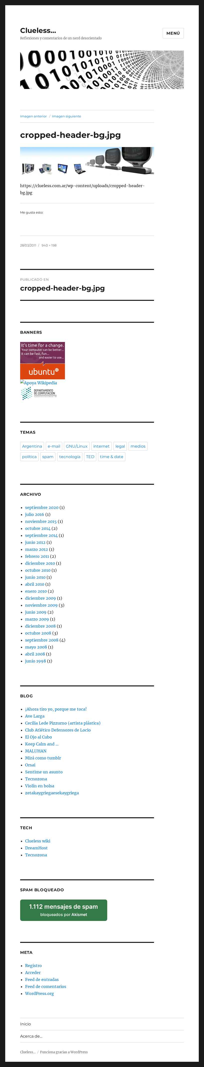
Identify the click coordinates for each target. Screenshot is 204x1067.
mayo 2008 (36, 647)
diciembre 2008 (40, 626)
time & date (111, 456)
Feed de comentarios (45, 986)
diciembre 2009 (40, 598)
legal (120, 446)
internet (101, 446)
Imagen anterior (33, 116)
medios (138, 446)
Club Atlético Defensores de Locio (58, 730)
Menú (173, 33)
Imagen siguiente (66, 116)
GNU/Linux (77, 446)
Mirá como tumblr (43, 757)
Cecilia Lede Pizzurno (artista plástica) (63, 723)
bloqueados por (66, 912)
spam (47, 456)
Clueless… (38, 30)
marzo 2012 (36, 549)
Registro (33, 965)
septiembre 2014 (41, 535)
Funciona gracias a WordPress (64, 1052)
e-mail (54, 446)
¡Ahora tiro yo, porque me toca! (56, 709)
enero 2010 (36, 591)
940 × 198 (49, 245)
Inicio (25, 1024)
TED (90, 456)
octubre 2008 (38, 633)
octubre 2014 (38, 528)
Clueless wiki (37, 840)
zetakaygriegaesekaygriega (52, 792)
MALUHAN (36, 750)
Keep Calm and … (42, 743)
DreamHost (36, 847)
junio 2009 (36, 612)
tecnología (69, 456)
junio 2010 (35, 577)
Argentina (32, 446)
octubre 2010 (38, 570)
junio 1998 (35, 660)
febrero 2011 (37, 556)
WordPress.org (39, 993)
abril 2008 (35, 654)
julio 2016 (34, 514)
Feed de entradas (42, 979)
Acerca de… (31, 1036)
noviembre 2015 (41, 521)
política (29, 456)
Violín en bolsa (39, 785)
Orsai (30, 764)
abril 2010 (34, 584)
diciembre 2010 (40, 563)
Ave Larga (35, 716)
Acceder (33, 972)
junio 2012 (35, 542)
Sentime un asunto (44, 771)
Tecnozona (36, 778)
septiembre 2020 (41, 507)
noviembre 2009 (41, 605)
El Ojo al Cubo (38, 737)
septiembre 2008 (41, 640)
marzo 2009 (37, 619)
